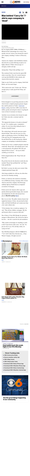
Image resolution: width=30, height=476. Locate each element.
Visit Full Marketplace (23, 241)
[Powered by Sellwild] (26, 324)
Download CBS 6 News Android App (14, 368)
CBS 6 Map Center (9, 359)
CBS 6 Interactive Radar (11, 355)
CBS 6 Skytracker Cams (11, 361)
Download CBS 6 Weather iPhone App (14, 365)
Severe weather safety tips (12, 357)
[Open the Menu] (2, 2)
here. (17, 196)
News (4, 12)
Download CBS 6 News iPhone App (14, 363)
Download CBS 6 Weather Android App (15, 370)
